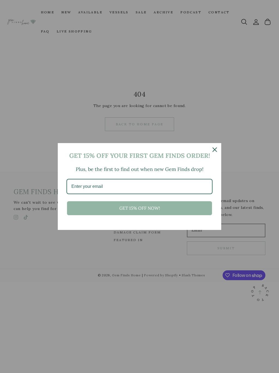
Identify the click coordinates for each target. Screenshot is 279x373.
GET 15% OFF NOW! (139, 208)
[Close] (214, 149)
